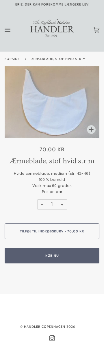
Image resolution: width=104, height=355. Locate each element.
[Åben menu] (13, 30)
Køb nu (52, 256)
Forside (12, 59)
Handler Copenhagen (44, 327)
